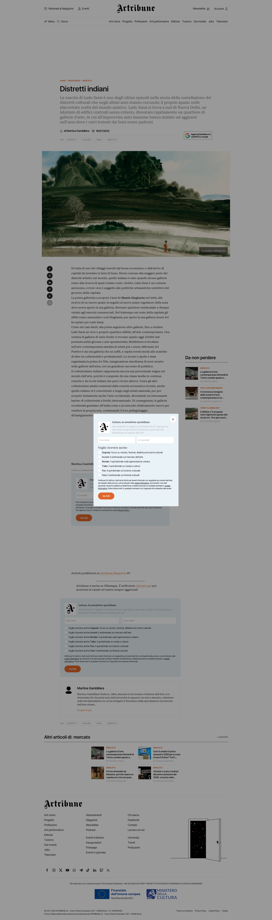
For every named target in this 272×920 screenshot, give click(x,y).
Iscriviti (106, 496)
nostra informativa (141, 483)
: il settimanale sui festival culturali (120, 475)
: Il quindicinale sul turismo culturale (121, 470)
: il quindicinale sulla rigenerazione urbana (126, 461)
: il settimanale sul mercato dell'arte (122, 457)
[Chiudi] (173, 419)
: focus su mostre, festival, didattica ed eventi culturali (132, 452)
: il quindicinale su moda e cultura (121, 466)
